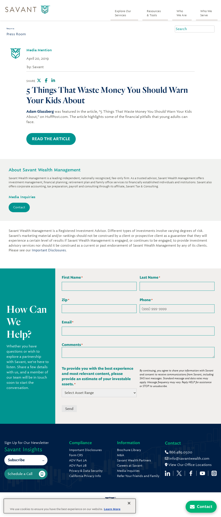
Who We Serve (206, 13)
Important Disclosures (49, 250)
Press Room (16, 34)
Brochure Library (129, 450)
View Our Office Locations (189, 464)
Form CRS (76, 455)
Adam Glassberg (40, 111)
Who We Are (182, 13)
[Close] (129, 503)
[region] (69, 506)
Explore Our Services (123, 13)
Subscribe (16, 460)
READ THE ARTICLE (51, 138)
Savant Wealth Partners (134, 460)
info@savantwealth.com (189, 458)
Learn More (112, 509)
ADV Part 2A (78, 460)
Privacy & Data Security (86, 471)
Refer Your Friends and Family (138, 476)
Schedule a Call (20, 474)
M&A (120, 455)
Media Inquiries (128, 471)
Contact (19, 207)
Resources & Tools (154, 13)
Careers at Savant (129, 465)
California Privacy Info (85, 476)
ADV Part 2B (78, 465)
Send (69, 408)
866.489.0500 (180, 452)
